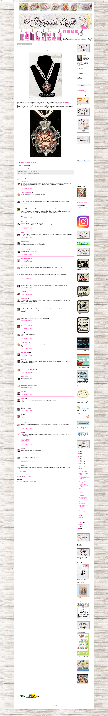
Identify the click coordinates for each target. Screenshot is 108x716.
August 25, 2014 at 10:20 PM (26, 387)
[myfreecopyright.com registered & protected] (83, 91)
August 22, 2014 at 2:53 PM (26, 254)
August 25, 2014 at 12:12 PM (26, 380)
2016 (79, 456)
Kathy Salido (23, 376)
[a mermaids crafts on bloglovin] (83, 161)
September (81, 466)
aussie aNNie (23, 181)
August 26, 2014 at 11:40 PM (26, 410)
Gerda (22, 368)
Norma (22, 422)
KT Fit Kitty (23, 232)
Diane (22, 307)
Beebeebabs (23, 241)
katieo (22, 284)
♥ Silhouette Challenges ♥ (26, 443)
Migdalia (22, 273)
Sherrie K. (23, 398)
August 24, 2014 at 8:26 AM (26, 364)
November (81, 463)
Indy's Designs (24, 455)
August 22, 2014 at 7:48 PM (26, 280)
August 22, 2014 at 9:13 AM (26, 195)
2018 (79, 453)
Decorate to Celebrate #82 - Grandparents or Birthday (84, 491)
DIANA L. (23, 221)
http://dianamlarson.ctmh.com (26, 227)
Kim (21, 414)
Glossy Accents (23, 173)
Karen (22, 207)
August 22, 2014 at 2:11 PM (26, 245)
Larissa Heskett (24, 298)
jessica (22, 324)
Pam (22, 332)
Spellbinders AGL (37, 173)
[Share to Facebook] (34, 171)
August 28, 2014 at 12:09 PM (26, 444)
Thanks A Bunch (82, 501)
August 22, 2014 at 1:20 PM (26, 237)
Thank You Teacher (83, 471)
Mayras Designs (24, 342)
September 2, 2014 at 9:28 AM (27, 461)
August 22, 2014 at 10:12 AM (26, 203)
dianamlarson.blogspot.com (26, 226)
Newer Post (20, 474)
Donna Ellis (23, 265)
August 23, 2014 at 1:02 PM (26, 348)
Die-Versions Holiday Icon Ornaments (83, 482)
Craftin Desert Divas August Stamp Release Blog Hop (84, 477)
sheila (22, 291)
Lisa (85, 55)
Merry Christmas (82, 470)
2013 (79, 526)
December (81, 461)
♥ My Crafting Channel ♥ (25, 439)
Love (80, 493)
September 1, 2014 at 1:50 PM (27, 451)
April (80, 519)
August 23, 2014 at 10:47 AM (26, 338)
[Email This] (30, 171)
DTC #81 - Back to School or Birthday (84, 506)
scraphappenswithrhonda (26, 192)
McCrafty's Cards (24, 249)
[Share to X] (33, 171)
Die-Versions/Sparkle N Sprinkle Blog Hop (83, 498)
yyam (22, 407)
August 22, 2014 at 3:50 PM (26, 261)
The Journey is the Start (25, 185)
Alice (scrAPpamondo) (25, 258)
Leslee (22, 199)
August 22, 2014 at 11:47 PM (26, 303)
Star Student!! (81, 495)
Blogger (56, 705)
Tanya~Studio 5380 (25, 352)
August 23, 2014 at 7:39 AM (26, 312)
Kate (22, 448)
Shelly (22, 391)
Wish (80, 480)
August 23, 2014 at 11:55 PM (26, 355)
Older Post (71, 474)
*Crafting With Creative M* (26, 278)
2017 (79, 454)
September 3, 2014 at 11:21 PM (27, 469)
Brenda (22, 359)
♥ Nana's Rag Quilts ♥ (25, 440)
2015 (79, 458)
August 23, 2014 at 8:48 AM (26, 320)
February (81, 522)
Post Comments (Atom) (27, 476)
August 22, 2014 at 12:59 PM (26, 228)
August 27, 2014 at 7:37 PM (26, 418)
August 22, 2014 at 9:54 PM (26, 294)
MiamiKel (23, 316)
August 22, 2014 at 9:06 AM (26, 188)
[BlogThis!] (32, 171)
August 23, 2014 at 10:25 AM (26, 328)
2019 (79, 451)
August (80, 468)
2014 (79, 460)
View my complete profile (82, 69)
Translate (86, 87)
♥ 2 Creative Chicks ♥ (25, 441)
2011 (79, 529)
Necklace (31, 173)
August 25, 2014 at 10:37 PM (26, 394)
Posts (79, 207)
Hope (80, 488)
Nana (22, 432)
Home (46, 474)
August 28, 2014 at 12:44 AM (26, 428)
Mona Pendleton (24, 383)
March (80, 520)
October (81, 465)
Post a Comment (22, 471)
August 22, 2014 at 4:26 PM (26, 269)
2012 (79, 528)
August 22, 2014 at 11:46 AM (26, 217)
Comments (80, 209)
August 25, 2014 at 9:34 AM (26, 372)
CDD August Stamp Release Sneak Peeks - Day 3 (84, 485)
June (80, 515)
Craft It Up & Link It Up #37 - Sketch (83, 509)
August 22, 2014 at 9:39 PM (26, 287)
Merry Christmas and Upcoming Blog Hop (83, 511)
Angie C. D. (23, 465)
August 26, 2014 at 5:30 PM (26, 403)
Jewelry (28, 173)
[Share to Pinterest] (36, 171)
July (80, 514)
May (80, 517)
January (81, 524)
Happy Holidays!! (82, 500)
